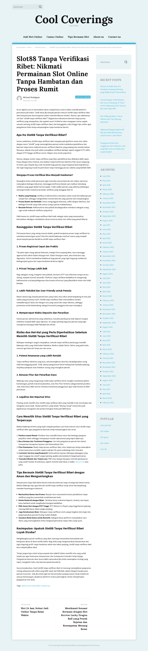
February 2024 (108, 300)
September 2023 (109, 322)
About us (98, 36)
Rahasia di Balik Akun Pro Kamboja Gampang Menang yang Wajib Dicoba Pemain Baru (113, 89)
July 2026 (106, 176)
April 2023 (106, 345)
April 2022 (106, 393)
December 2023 (108, 309)
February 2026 (108, 194)
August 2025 (107, 220)
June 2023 (106, 336)
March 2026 (107, 189)
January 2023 (107, 358)
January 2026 (107, 198)
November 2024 (108, 260)
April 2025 (106, 238)
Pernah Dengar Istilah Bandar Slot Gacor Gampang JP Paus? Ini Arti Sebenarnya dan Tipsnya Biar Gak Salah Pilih (113, 104)
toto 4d (103, 449)
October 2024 (107, 265)
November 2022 (108, 367)
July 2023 (106, 331)
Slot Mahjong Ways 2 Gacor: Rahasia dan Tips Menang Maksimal (111, 119)
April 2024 (106, 291)
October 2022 (107, 371)
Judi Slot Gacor (40, 47)
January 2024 (107, 305)
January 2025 (107, 251)
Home (29, 47)
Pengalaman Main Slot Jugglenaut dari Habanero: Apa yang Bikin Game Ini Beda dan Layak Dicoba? (112, 147)
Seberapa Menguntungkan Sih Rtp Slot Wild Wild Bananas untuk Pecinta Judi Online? (112, 132)
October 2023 (107, 318)
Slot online (104, 443)
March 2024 (107, 296)
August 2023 (107, 327)
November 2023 (108, 314)
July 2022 (106, 385)
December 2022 (108, 362)
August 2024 (107, 274)
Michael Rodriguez (31, 97)
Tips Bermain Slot (78, 36)
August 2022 (107, 380)
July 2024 (106, 278)
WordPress (73, 645)
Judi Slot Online (32, 36)
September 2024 (109, 269)
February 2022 (108, 402)
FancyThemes (94, 645)
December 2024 (108, 256)
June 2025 (106, 229)
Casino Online (55, 36)
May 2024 (106, 287)
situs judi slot (105, 425)
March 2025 (107, 242)
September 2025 (109, 216)
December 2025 (108, 203)
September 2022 (109, 376)
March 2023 (107, 349)
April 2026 (106, 185)
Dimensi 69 (79, 462)
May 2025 (106, 234)
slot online (104, 431)
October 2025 (107, 211)
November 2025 (108, 207)
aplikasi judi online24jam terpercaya (35, 585)
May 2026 (106, 180)
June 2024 (106, 282)
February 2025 (108, 247)
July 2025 (106, 225)
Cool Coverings (74, 19)
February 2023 (108, 353)
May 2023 (106, 340)
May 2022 (106, 389)
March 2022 (107, 398)
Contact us (114, 36)
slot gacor (104, 437)
